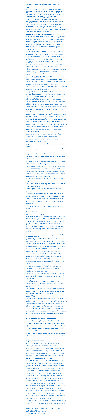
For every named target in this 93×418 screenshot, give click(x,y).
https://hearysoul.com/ (59, 48)
